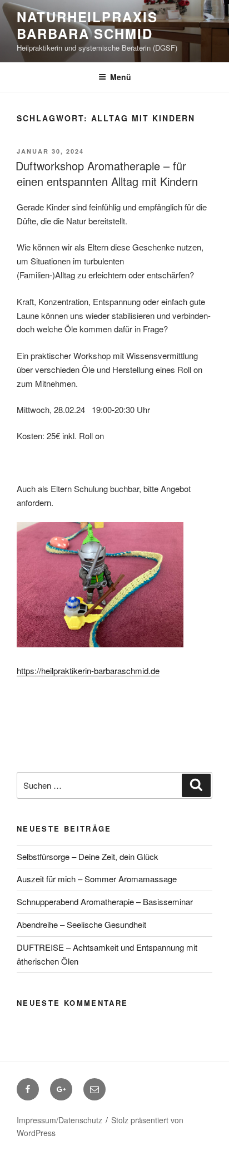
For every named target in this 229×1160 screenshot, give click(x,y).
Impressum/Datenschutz (59, 1119)
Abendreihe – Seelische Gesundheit (81, 924)
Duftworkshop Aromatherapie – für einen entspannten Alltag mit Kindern (107, 173)
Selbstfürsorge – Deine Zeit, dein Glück (87, 856)
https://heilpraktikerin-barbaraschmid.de (88, 670)
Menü (120, 76)
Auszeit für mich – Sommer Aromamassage (97, 878)
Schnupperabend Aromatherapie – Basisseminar (105, 901)
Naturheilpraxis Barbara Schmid (87, 25)
